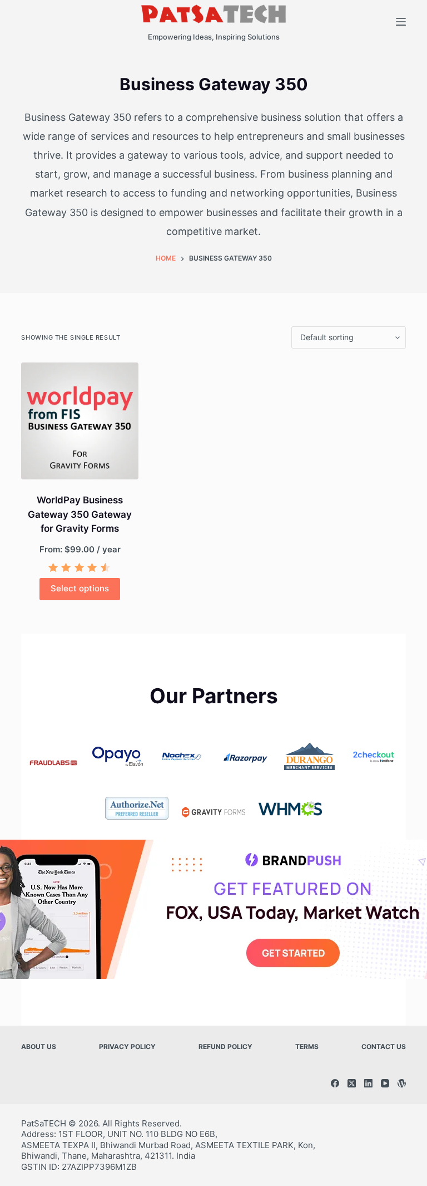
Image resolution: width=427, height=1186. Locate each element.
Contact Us (383, 1046)
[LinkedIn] (368, 1083)
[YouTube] (385, 1083)
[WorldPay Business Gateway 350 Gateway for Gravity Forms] (79, 420)
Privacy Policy (127, 1046)
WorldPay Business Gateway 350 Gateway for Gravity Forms (80, 514)
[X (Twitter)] (351, 1083)
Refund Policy (225, 1046)
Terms (307, 1046)
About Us (38, 1046)
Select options (80, 588)
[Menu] (401, 22)
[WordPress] (402, 1083)
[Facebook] (335, 1083)
